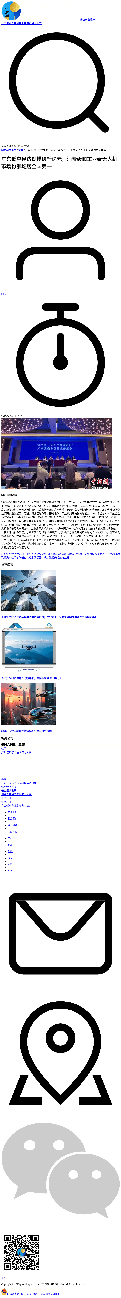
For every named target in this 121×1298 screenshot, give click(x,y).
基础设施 (39, 554)
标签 (10, 864)
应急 (66, 557)
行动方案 (94, 554)
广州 (31, 554)
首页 (3, 23)
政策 (71, 554)
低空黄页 (26, 23)
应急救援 (64, 554)
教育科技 (13, 825)
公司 (10, 851)
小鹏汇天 (52, 557)
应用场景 (79, 554)
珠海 (56, 554)
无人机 (20, 554)
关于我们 (13, 812)
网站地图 (13, 832)
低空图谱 (16, 23)
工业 (26, 554)
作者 (10, 858)
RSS (10, 870)
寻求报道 (37, 23)
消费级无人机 (39, 557)
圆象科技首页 (8, 150)
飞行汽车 (6, 557)
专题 (8, 23)
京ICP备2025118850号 (52, 1293)
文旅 (86, 554)
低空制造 (26, 557)
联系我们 (13, 818)
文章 (20, 150)
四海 (3, 294)
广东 (3, 554)
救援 (46, 554)
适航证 (60, 557)
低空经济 (11, 554)
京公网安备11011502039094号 (23, 1293)
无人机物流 (106, 554)
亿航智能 (16, 557)
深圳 (51, 554)
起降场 (116, 554)
